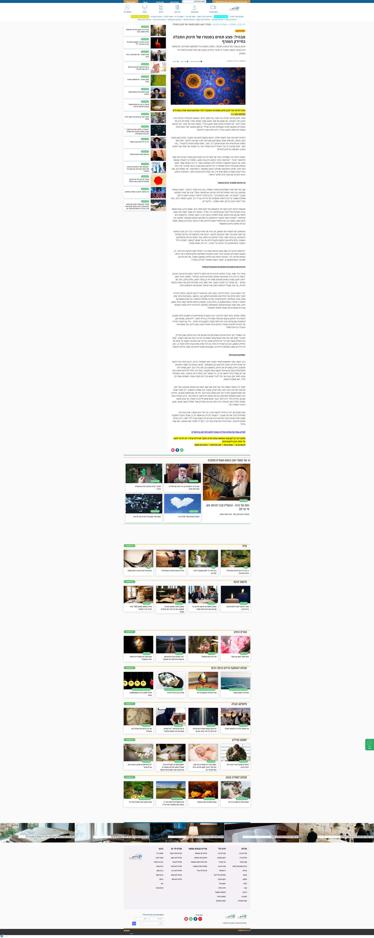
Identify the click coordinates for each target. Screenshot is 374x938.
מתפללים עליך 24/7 (220, 875)
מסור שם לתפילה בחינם (140, 16)
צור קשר (145, 2)
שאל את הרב (190, 16)
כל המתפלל (222, 870)
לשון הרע (244, 896)
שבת (245, 888)
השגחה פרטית (221, 896)
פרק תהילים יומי (240, 444)
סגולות (245, 875)
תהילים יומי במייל (202, 870)
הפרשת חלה (159, 888)
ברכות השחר (159, 875)
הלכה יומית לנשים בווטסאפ (199, 862)
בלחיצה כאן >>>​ (238, 114)
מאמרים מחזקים (221, 900)
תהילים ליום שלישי (174, 19)
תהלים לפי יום (176, 848)
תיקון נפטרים (222, 879)
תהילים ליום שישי (177, 879)
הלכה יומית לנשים (215, 444)
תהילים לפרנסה (217, 19)
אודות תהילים (160, 2)
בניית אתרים (132, 933)
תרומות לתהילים (131, 2)
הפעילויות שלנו (174, 2)
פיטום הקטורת (156, 16)
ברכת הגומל (159, 866)
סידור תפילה (222, 888)
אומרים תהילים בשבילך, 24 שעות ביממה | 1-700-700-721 (231, 2)
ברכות (161, 848)
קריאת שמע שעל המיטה (239, 866)
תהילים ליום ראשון (203, 19)
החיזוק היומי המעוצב (201, 444)
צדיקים (245, 892)
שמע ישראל (243, 862)
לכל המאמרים (129, 546)
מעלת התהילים (242, 900)
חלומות (245, 879)
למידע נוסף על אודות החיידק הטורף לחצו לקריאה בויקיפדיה (218, 432)
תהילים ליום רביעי (159, 19)
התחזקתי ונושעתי (220, 892)
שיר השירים (222, 862)
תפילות (244, 848)
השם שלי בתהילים (221, 16)
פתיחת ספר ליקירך (236, 16)
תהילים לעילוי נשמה (204, 16)
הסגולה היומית (228, 444)
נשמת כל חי (179, 16)
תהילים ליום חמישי (144, 19)
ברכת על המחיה (158, 862)
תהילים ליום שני (189, 19)
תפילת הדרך (243, 857)
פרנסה (161, 879)
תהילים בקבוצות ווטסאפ (198, 848)
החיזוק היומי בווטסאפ (200, 857)
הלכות (245, 883)
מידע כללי (222, 848)
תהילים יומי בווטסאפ (201, 853)
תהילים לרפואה (230, 19)
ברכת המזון (160, 870)
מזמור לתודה (168, 16)
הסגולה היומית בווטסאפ (200, 866)
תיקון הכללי (222, 883)
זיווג (162, 883)
